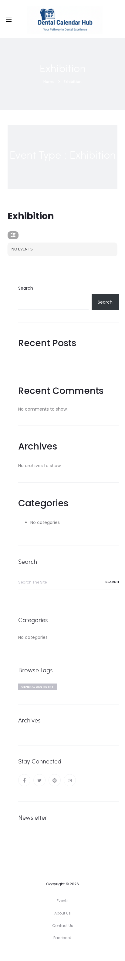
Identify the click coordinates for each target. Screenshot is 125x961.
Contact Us (62, 925)
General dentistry (37, 686)
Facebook (62, 937)
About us (62, 913)
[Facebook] (24, 780)
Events (63, 900)
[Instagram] (70, 780)
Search (25, 288)
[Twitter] (39, 780)
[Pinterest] (55, 780)
